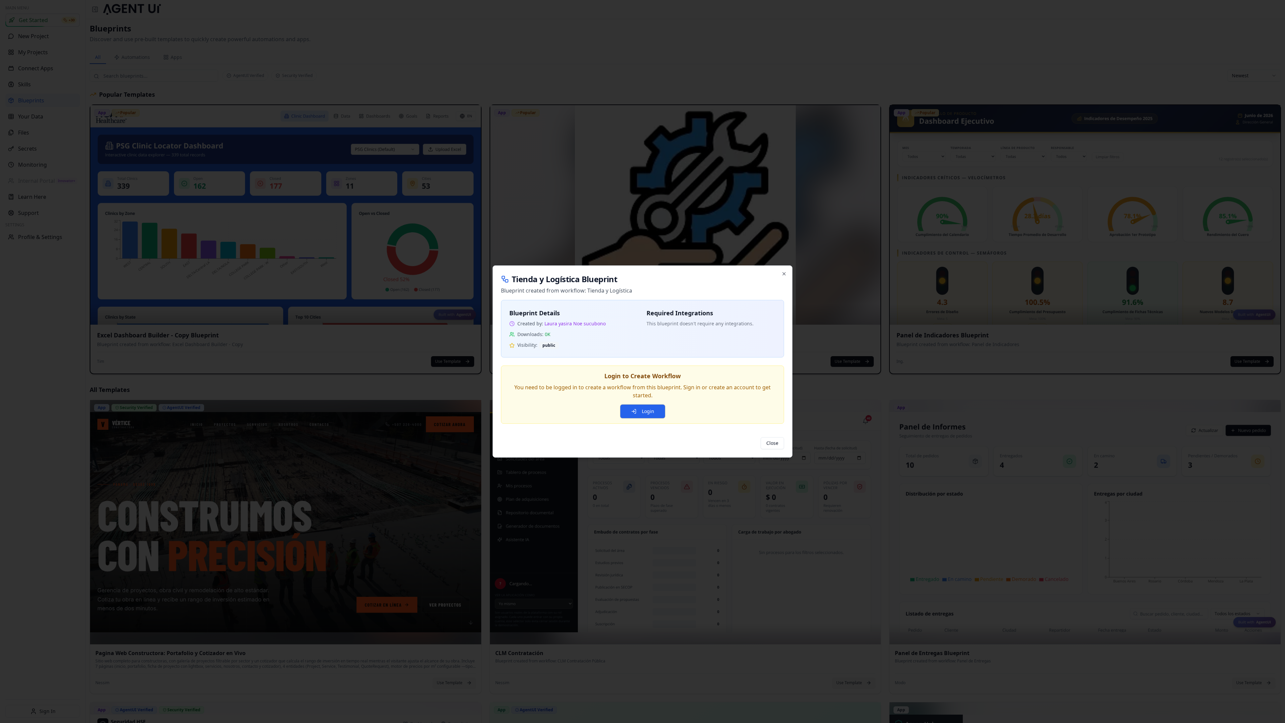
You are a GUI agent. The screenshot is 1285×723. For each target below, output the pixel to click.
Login (648, 411)
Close (772, 443)
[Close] (784, 273)
